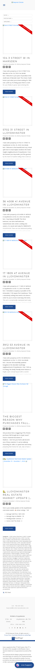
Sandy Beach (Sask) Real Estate (17, 578)
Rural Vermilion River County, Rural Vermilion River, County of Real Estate (17, 573)
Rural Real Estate (24, 572)
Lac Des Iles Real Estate (17, 555)
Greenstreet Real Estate (11, 550)
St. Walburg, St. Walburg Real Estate (21, 583)
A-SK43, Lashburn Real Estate (15, 536)
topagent (22, 584)
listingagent (15, 558)
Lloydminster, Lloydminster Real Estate (22, 560)
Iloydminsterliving (15, 552)
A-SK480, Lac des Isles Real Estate (13, 540)
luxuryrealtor (11, 563)
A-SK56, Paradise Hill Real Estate (10, 543)
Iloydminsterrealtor (7, 553)
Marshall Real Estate (20, 564)
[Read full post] (17, 40)
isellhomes (23, 553)
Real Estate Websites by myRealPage (21, 635)
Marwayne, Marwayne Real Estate (19, 566)
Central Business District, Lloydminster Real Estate (17, 546)
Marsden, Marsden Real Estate (9, 564)
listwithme (21, 558)
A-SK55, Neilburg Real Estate (25, 541)
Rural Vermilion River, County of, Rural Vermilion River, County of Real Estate (16, 576)
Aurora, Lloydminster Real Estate (13, 544)
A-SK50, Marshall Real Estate (12, 541)
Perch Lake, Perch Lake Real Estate (21, 569)
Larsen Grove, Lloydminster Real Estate (16, 557)
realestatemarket (18, 571)
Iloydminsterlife (7, 552)
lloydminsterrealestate (7, 561)
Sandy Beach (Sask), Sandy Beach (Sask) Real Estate (16, 579)
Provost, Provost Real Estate (8, 571)
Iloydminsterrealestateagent (25, 552)
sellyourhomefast (12, 581)
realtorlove (5, 572)
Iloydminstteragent (16, 553)
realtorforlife (25, 571)
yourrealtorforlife (6, 589)
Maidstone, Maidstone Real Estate (22, 563)
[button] (9, 627)
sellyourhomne (20, 581)
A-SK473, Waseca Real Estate (14, 538)
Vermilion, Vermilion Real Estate (13, 586)
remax (9, 572)
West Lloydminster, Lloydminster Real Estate (17, 587)
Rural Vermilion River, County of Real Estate (13, 575)
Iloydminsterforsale (28, 550)
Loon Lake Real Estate (17, 561)
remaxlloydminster (16, 572)
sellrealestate (5, 581)
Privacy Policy (7, 635)
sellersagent (27, 580)
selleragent (21, 580)
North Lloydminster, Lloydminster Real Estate (16, 566)
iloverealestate (20, 550)
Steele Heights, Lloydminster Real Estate (11, 584)
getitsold (8, 549)
